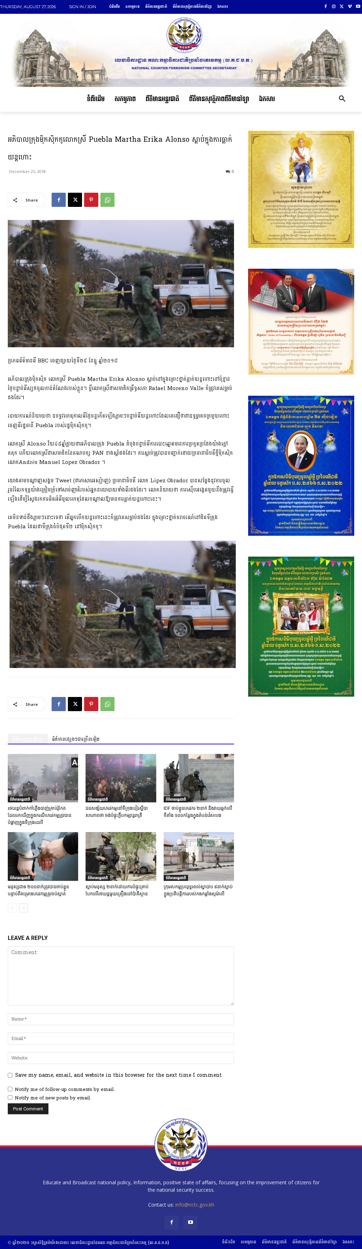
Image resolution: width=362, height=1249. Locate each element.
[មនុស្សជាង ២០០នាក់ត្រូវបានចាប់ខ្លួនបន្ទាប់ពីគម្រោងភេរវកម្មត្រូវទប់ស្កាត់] (43, 856)
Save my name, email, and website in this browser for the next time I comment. (119, 1075)
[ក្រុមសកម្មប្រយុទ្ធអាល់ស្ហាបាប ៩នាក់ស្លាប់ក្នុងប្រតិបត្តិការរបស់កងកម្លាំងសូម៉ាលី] (199, 856)
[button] (342, 99)
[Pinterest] (91, 200)
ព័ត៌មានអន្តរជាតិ (20, 799)
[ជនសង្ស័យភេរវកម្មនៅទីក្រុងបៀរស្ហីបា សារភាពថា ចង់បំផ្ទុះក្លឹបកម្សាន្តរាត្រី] (121, 778)
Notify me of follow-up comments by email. (65, 1089)
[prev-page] (12, 908)
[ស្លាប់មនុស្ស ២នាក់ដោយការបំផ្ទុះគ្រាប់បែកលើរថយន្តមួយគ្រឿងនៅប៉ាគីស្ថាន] (121, 856)
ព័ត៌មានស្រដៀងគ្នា (27, 739)
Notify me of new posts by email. (53, 1098)
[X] (342, 7)
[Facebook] (326, 7)
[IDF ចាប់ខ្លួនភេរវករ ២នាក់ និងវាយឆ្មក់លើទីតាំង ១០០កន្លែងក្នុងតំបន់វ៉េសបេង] (199, 778)
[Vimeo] (350, 7)
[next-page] (23, 908)
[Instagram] (334, 7)
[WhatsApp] (107, 200)
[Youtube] (358, 7)
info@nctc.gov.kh (194, 1204)
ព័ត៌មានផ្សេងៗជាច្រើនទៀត (76, 739)
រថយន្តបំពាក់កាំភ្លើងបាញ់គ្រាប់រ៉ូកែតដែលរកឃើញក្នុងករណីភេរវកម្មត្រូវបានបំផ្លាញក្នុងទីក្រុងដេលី (39, 815)
